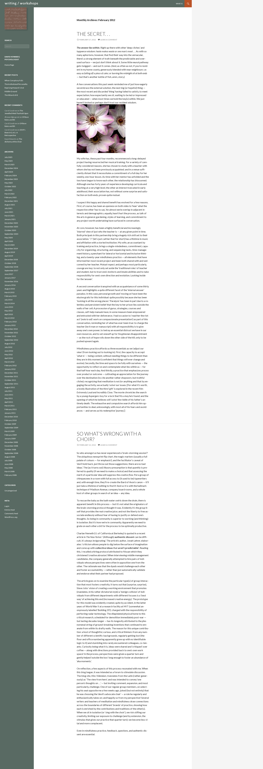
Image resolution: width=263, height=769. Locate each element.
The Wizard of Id (11, 95)
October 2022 (10, 186)
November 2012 (11, 332)
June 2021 (9, 212)
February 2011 (11, 409)
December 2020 (11, 223)
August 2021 (10, 205)
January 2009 (10, 438)
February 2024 (11, 175)
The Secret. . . (93, 34)
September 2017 (11, 270)
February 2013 (11, 321)
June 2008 (9, 464)
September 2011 (11, 384)
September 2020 (11, 234)
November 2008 (11, 446)
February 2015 (11, 296)
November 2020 (11, 226)
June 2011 (9, 395)
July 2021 (8, 208)
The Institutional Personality (16, 84)
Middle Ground (11, 91)
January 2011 (10, 413)
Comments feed (11, 513)
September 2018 (11, 267)
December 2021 (11, 201)
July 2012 (8, 347)
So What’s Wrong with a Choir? (109, 436)
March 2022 (9, 194)
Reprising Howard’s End (14, 88)
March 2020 (9, 245)
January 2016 (10, 285)
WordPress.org (11, 517)
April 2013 (9, 314)
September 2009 (11, 427)
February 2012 (11, 365)
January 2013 (10, 325)
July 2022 (8, 190)
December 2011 (11, 373)
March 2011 (9, 406)
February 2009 (11, 435)
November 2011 (11, 376)
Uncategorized (11, 490)
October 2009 (10, 424)
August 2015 (10, 289)
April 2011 (9, 402)
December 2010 (11, 416)
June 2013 (9, 307)
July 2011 (8, 391)
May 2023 (9, 183)
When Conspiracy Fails (14, 80)
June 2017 (9, 274)
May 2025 (9, 161)
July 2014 (8, 300)
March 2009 (9, 431)
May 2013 (9, 311)
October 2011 (10, 380)
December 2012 (11, 329)
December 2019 (11, 248)
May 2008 (9, 468)
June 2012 (9, 351)
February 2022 (11, 197)
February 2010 (11, 420)
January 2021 (10, 219)
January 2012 (10, 369)
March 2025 (9, 164)
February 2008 (11, 475)
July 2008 (8, 460)
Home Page (9, 65)
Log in (7, 506)
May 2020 (9, 237)
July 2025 (8, 157)
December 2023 (11, 179)
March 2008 (9, 471)
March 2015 (9, 292)
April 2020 (9, 241)
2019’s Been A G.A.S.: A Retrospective (15, 132)
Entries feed (10, 510)
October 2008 (10, 449)
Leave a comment (108, 40)
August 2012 (10, 343)
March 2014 (9, 303)
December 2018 (11, 259)
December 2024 (11, 168)
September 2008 (11, 453)
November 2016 (11, 281)
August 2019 (10, 252)
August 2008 (10, 457)
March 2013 (9, 318)
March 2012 (9, 362)
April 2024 (9, 172)
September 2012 (11, 340)
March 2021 (9, 216)
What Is (179, 4)
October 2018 (10, 263)
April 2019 (9, 256)
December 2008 (11, 442)
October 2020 (10, 230)
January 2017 (10, 278)
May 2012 (9, 354)
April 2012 (9, 358)
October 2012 (10, 336)
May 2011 (9, 398)
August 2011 (10, 387)
